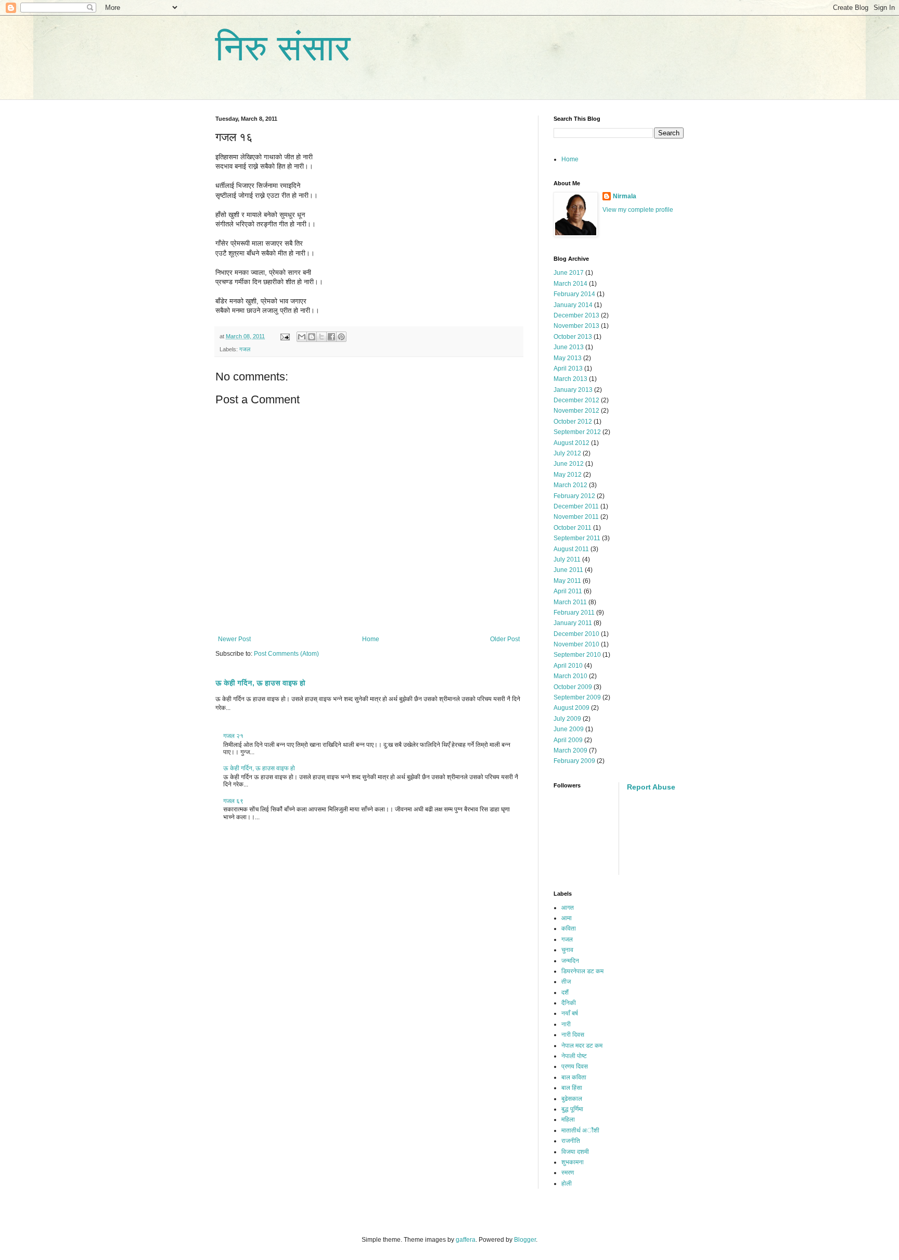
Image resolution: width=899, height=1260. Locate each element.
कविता (568, 928)
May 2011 (567, 580)
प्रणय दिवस (574, 1066)
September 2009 (577, 697)
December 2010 (576, 634)
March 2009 (570, 750)
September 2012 (577, 432)
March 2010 (570, 676)
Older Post (505, 639)
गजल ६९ (233, 801)
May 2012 (568, 474)
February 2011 (574, 612)
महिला (568, 1119)
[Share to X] (321, 337)
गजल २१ (233, 736)
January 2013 (573, 389)
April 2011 (568, 591)
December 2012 (576, 400)
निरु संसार (282, 48)
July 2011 (567, 559)
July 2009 (567, 718)
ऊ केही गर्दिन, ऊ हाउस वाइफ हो (260, 683)
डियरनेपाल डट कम (582, 971)
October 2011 (573, 527)
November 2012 (576, 410)
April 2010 (568, 665)
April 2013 (568, 368)
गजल (244, 349)
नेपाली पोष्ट (574, 1056)
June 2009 (569, 729)
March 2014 (570, 283)
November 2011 (576, 516)
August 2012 (571, 443)
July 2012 (567, 453)
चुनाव (567, 949)
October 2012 (573, 421)
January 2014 (573, 305)
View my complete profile (637, 209)
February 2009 (574, 761)
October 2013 (573, 336)
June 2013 (569, 347)
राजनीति (570, 1140)
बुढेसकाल (571, 1098)
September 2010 (577, 654)
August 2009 (571, 707)
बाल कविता (573, 1077)
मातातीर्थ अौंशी (580, 1130)
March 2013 (570, 379)
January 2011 (573, 623)
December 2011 (576, 506)
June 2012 (569, 463)
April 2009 (568, 740)
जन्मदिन (570, 960)
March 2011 (570, 602)
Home (370, 639)
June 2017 (569, 272)
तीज (566, 981)
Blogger (525, 1239)
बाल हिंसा (571, 1087)
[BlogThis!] (311, 337)
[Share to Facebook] (331, 337)
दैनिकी (568, 1003)
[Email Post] (284, 336)
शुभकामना (572, 1162)
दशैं (565, 992)
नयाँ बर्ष (569, 1013)
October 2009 (573, 687)
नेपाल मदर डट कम (581, 1045)
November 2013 (576, 325)
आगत (567, 907)
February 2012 (574, 496)
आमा (566, 918)
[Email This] (302, 337)
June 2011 (568, 570)
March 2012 (570, 485)
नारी (566, 1024)
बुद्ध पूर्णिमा (572, 1109)
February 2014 (574, 294)
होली (566, 1183)
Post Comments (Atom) (286, 653)
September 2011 (577, 538)
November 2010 (576, 644)
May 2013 (568, 358)
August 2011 (571, 549)
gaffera (466, 1239)
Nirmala (624, 196)
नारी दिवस (572, 1034)
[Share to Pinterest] (341, 337)
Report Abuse (651, 787)
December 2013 (576, 315)
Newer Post (234, 639)
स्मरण (567, 1172)
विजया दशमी (575, 1151)
